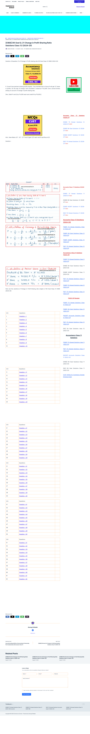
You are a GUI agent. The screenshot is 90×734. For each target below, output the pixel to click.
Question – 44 (23, 514)
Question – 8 (23, 339)
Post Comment (26, 694)
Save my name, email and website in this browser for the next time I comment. (39, 690)
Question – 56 (23, 559)
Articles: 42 (33, 633)
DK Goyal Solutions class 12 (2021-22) (54, 12)
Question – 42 (23, 507)
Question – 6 (23, 333)
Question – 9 (23, 342)
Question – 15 (23, 385)
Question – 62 (23, 579)
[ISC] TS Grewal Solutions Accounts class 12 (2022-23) (54, 708)
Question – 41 (23, 504)
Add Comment (26, 678)
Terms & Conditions (30, 1)
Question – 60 (23, 572)
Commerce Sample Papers (71, 12)
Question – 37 (23, 486)
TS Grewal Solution (38, 12)
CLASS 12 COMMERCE (15, 12)
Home (7, 12)
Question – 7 (23, 336)
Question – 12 (23, 375)
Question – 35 (23, 479)
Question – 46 (23, 521)
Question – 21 (23, 428)
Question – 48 (23, 527)
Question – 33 (23, 473)
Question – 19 (23, 398)
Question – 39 (23, 492)
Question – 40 (23, 496)
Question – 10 (23, 346)
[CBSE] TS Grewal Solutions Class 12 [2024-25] (74, 708)
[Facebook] (7, 56)
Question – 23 (23, 434)
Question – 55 (23, 556)
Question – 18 (23, 395)
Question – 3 (23, 323)
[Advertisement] (45, 24)
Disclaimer (14, 1)
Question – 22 (23, 431)
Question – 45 (23, 517)
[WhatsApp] (22, 56)
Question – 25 (23, 441)
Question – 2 (23, 319)
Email (40, 673)
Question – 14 (23, 382)
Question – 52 (23, 546)
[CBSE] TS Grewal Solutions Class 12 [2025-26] (34, 708)
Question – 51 (23, 542)
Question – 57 (23, 562)
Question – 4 (23, 326)
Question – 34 (23, 476)
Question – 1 (23, 316)
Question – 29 (23, 454)
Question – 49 (23, 531)
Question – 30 (23, 457)
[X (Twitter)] (12, 56)
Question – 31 (23, 466)
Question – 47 (23, 524)
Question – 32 (23, 469)
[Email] (27, 56)
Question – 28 (23, 451)
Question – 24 (23, 438)
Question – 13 (23, 379)
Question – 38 (23, 489)
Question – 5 (23, 329)
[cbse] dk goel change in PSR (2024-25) (33, 48)
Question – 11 (23, 372)
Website (56, 673)
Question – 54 (23, 552)
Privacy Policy (21, 1)
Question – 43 (23, 511)
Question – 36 (23, 482)
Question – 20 (23, 402)
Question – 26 (23, 444)
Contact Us (8, 1)
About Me (37, 1)
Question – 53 (23, 549)
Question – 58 (23, 566)
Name (24, 673)
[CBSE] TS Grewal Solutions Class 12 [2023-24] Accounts (14, 708)
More (81, 12)
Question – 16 (23, 388)
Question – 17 (23, 392)
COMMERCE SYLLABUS (26, 12)
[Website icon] (33, 630)
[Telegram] (17, 56)
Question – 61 (23, 575)
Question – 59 (23, 569)
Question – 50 (23, 534)
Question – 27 (23, 448)
